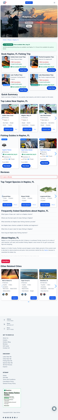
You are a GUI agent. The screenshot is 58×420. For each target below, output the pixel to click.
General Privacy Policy (9, 383)
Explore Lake (8, 129)
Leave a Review (7, 177)
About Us (5, 338)
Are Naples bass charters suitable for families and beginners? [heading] (19, 225)
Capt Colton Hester (27, 150)
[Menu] (54, 2)
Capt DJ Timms (6, 150)
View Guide (6, 166)
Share (29, 26)
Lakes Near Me (7, 356)
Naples (46, 250)
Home (4, 40)
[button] (56, 118)
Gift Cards (6, 346)
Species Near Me (8, 363)
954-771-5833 (10, 329)
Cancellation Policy (8, 381)
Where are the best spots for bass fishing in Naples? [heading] (17, 218)
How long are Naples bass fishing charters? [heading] (14, 232)
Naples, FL (16, 40)
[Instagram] (8, 417)
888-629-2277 (10, 325)
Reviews (5, 344)
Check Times (23, 70)
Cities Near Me (7, 358)
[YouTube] (14, 417)
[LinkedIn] (12, 417)
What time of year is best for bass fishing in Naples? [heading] (17, 229)
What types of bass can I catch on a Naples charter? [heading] (17, 214)
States (4, 375)
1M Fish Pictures (7, 364)
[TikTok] (17, 417)
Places (9, 40)
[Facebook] (3, 417)
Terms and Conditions (9, 379)
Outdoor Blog (7, 342)
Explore (15, 298)
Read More (5, 261)
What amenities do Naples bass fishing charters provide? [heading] (18, 221)
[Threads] (10, 417)
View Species (7, 204)
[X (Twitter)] (5, 417)
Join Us (30, 2)
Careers (5, 340)
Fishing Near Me (7, 360)
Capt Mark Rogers (45, 150)
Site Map (5, 377)
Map (16, 129)
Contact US (6, 348)
